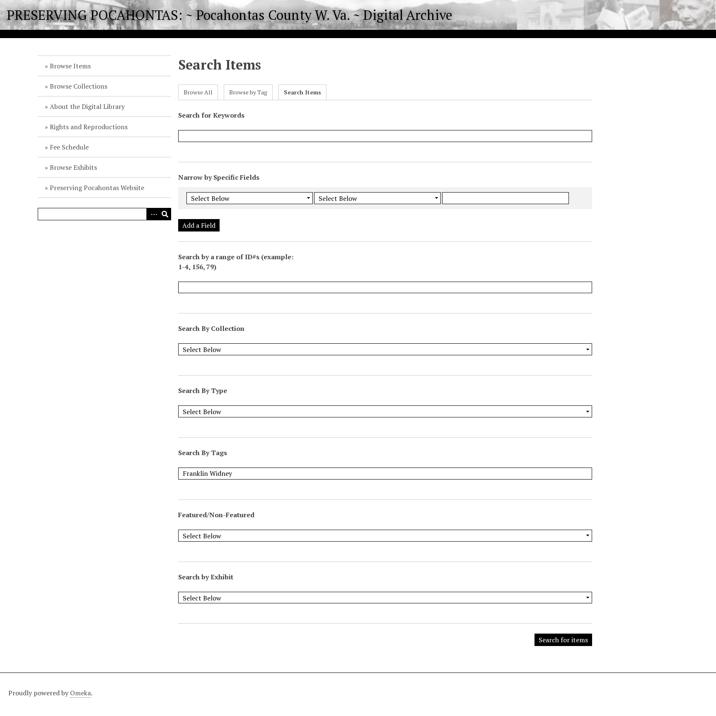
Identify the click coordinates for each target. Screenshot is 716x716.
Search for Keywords (211, 115)
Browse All (198, 92)
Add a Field (198, 225)
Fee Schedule (69, 147)
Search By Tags (202, 452)
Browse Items (70, 65)
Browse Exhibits (73, 167)
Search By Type (202, 390)
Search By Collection (211, 328)
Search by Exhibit (205, 576)
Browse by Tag (248, 92)
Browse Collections (78, 86)
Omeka (80, 692)
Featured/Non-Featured (216, 514)
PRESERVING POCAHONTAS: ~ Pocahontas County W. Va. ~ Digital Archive (229, 15)
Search (165, 214)
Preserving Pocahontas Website (97, 187)
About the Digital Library (87, 106)
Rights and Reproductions (89, 126)
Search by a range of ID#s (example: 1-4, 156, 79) (235, 261)
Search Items (302, 92)
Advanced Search (152, 214)
